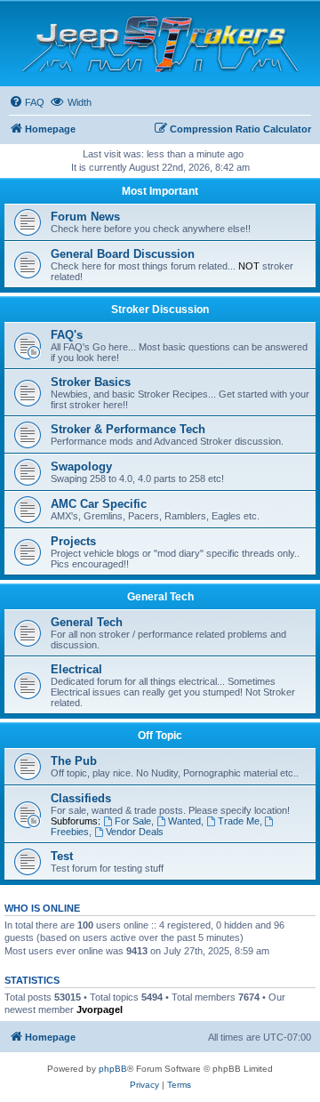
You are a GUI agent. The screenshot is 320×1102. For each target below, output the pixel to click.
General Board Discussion (123, 254)
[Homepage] (160, 43)
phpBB (113, 1069)
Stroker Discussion (160, 309)
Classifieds (81, 798)
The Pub (74, 761)
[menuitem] (26, 102)
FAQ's (67, 335)
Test (62, 856)
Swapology (81, 466)
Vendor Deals (135, 831)
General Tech (160, 597)
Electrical (76, 669)
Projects (73, 541)
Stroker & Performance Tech (128, 429)
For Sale (133, 821)
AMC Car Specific (99, 504)
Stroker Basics (91, 382)
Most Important (160, 191)
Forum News (85, 216)
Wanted (184, 821)
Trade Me (239, 821)
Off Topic (160, 735)
